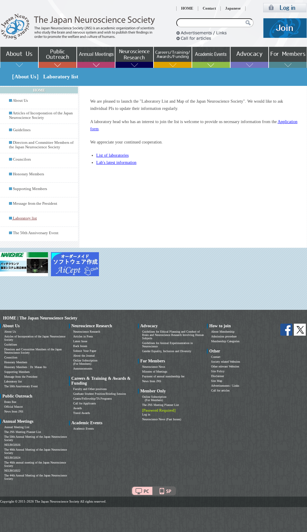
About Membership (222, 331)
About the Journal (84, 355)
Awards (77, 408)
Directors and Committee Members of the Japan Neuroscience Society (41, 145)
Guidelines (22, 130)
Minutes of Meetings (154, 371)
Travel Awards (81, 413)
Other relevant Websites (225, 366)
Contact (209, 8)
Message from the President (35, 203)
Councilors (22, 159)
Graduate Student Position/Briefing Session (99, 393)
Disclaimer (217, 376)
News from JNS (13, 411)
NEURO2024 (12, 457)
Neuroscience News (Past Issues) (161, 419)
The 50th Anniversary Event (35, 233)
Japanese (233, 8)
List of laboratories (112, 155)
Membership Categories (225, 341)
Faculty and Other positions (90, 389)
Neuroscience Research (86, 331)
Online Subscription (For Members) (85, 362)
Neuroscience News (153, 366)
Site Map (216, 380)
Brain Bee (10, 402)
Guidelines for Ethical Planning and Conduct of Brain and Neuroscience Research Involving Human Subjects (173, 335)
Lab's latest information (116, 162)
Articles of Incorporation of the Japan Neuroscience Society (41, 115)
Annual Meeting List (16, 427)
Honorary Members (28, 174)
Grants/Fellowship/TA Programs (92, 398)
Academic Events (83, 428)
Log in (146, 414)
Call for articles (220, 390)
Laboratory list (13, 381)
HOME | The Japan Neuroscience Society (40, 318)
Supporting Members (30, 189)
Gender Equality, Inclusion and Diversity (166, 351)
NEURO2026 (12, 444)
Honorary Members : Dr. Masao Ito (25, 367)
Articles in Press (83, 336)
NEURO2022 (12, 470)
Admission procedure (224, 336)
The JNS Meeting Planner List (22, 432)
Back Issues (80, 346)
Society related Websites (225, 361)
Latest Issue (80, 341)
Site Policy (218, 371)
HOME (187, 8)
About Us (20, 100)
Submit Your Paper (84, 350)
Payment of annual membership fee (163, 376)
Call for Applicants (84, 403)
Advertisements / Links (225, 385)
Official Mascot (13, 406)
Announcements (82, 368)
